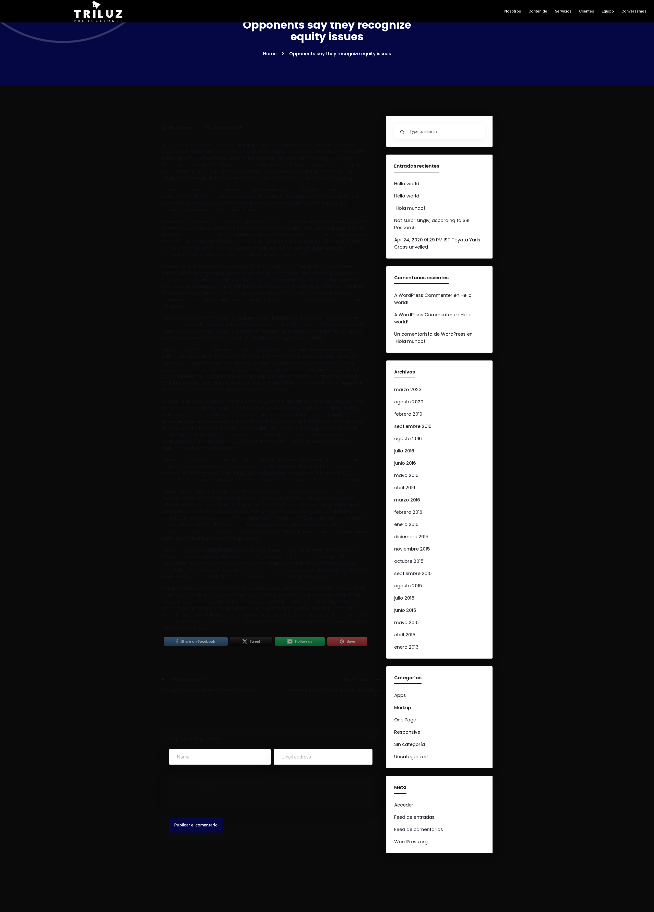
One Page (405, 720)
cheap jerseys (252, 145)
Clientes (586, 11)
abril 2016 (404, 487)
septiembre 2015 (413, 573)
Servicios (563, 11)
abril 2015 (404, 635)
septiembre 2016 (412, 426)
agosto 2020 (408, 402)
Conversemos (634, 11)
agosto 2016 (408, 438)
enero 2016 (406, 524)
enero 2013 (406, 647)
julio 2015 (404, 598)
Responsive (407, 732)
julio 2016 (404, 451)
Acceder (403, 805)
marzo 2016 (407, 500)
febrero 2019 (408, 414)
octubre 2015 (409, 561)
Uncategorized (411, 756)
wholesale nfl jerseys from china (195, 421)
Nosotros (512, 11)
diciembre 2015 (411, 536)
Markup (402, 707)
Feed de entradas (414, 817)
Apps (400, 695)
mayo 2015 (406, 622)
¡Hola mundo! (409, 208)
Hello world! (407, 183)
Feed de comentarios (418, 829)
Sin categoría (409, 744)
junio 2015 (405, 610)
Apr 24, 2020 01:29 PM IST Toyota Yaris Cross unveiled (437, 243)
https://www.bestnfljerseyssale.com (284, 525)
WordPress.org (411, 841)
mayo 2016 (406, 475)
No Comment (183, 128)
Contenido (538, 11)
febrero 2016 (408, 512)
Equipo (608, 11)
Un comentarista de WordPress (430, 334)
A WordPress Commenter (423, 295)
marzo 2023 (408, 389)
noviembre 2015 (412, 549)
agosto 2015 (408, 585)
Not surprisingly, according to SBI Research (431, 224)
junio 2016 (405, 463)
